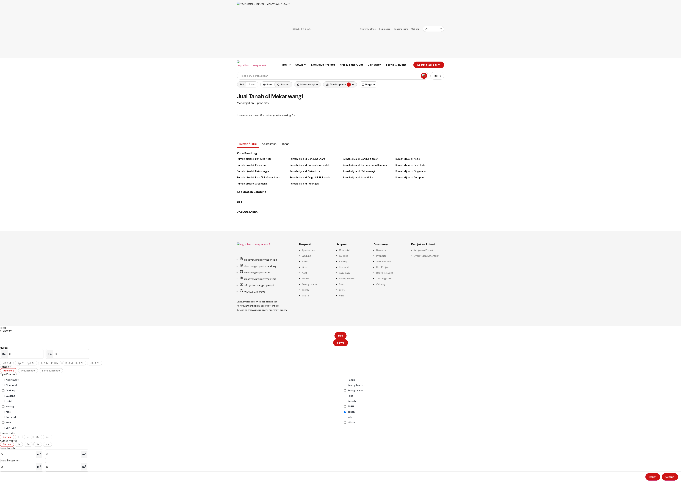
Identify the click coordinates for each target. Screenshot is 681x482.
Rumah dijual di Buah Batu (410, 165)
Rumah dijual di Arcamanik (252, 183)
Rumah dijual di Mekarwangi (359, 171)
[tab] (248, 144)
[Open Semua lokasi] (317, 84)
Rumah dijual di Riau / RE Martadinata (258, 177)
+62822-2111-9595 (301, 28)
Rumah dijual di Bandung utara (307, 158)
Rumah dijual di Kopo (407, 158)
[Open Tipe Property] (353, 84)
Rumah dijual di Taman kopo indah (310, 165)
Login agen (385, 28)
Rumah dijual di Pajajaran (251, 165)
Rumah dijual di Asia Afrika (358, 177)
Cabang (415, 28)
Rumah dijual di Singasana (410, 171)
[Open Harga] (374, 84)
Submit (669, 477)
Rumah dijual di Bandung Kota (254, 158)
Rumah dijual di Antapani (409, 177)
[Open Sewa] (305, 64)
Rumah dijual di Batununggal (253, 171)
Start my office (368, 28)
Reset (653, 477)
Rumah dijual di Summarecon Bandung (365, 165)
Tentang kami (401, 28)
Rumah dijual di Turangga (304, 183)
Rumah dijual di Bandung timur (360, 158)
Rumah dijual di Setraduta (305, 171)
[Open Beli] (289, 64)
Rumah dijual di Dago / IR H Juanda (310, 177)
